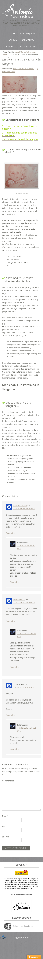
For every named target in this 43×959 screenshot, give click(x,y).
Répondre (10, 533)
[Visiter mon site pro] (21, 906)
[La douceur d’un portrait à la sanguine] (19, 92)
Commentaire (9, 781)
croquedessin (19, 599)
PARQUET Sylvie (20, 505)
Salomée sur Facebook (23, 926)
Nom (5, 816)
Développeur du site (3, 936)
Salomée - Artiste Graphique (21, 11)
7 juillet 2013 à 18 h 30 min (24, 687)
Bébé (15, 68)
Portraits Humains (26, 68)
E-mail (5, 826)
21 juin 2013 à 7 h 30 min (24, 508)
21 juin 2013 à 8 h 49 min (24, 602)
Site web (5, 837)
